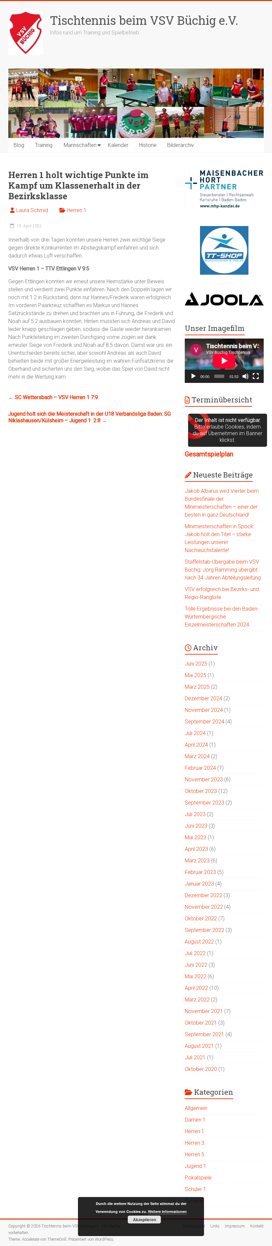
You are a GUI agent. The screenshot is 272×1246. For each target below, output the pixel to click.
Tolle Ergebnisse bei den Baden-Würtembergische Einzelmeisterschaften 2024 (222, 617)
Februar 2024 (200, 768)
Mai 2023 (195, 837)
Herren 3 (194, 1143)
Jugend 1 (195, 1166)
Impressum (235, 1226)
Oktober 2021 (201, 1023)
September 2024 (204, 721)
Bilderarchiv (180, 145)
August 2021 (199, 1046)
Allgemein (196, 1108)
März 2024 (197, 756)
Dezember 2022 (203, 895)
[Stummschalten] (245, 376)
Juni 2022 (196, 965)
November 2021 (204, 1011)
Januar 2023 (199, 884)
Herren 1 (77, 210)
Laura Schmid (32, 210)
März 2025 (197, 687)
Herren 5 (194, 1154)
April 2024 (196, 745)
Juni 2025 (196, 664)
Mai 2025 (195, 675)
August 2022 (199, 942)
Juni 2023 (196, 826)
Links (215, 1226)
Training (43, 145)
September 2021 (204, 1034)
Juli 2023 (195, 814)
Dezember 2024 (203, 698)
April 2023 (196, 849)
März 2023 (197, 860)
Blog (19, 145)
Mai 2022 (195, 976)
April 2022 (196, 988)
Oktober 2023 (201, 791)
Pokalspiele (198, 1178)
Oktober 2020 (201, 1069)
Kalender (118, 145)
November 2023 (204, 779)
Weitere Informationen (167, 1211)
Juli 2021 (195, 1057)
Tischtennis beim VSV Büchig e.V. (144, 20)
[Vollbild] (255, 376)
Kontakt (257, 1226)
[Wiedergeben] (193, 376)
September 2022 (204, 930)
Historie (148, 145)
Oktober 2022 (201, 918)
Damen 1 (195, 1120)
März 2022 (197, 999)
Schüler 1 (195, 1189)
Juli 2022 (195, 953)
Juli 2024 (195, 733)
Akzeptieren (144, 1220)
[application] (224, 361)
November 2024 (204, 710)
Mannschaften (80, 145)
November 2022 (204, 907)
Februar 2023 (200, 872)
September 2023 (204, 803)
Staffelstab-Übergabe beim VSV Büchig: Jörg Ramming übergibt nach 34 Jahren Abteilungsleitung (223, 570)
